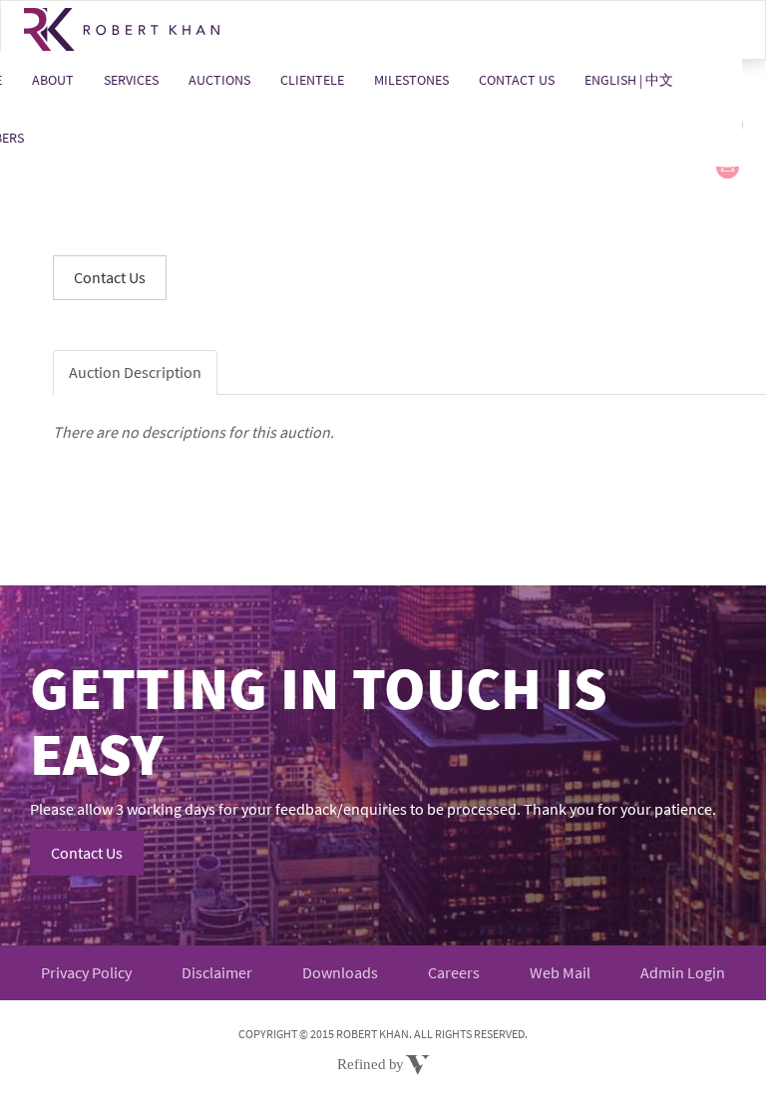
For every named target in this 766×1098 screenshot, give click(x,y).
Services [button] (131, 80)
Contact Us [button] (110, 277)
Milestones (411, 80)
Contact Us (517, 80)
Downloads (340, 972)
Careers (454, 972)
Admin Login (682, 972)
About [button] (53, 80)
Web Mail (560, 972)
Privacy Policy (86, 972)
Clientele (312, 80)
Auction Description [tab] (135, 372)
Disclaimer (217, 972)
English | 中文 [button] (628, 80)
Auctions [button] (219, 80)
